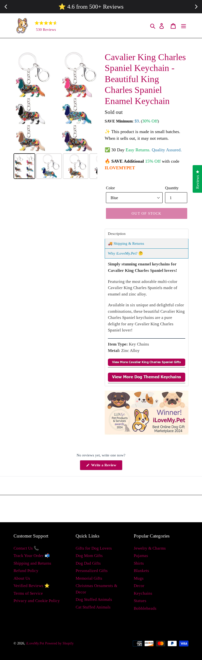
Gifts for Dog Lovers (94, 548)
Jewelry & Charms (150, 548)
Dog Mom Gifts (89, 555)
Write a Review (106, 466)
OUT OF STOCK (146, 213)
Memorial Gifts (89, 578)
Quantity (172, 188)
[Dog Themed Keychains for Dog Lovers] (146, 380)
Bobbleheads (145, 608)
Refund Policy (26, 570)
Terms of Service (28, 593)
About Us (22, 578)
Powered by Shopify (59, 643)
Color (110, 188)
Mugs (139, 578)
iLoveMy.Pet (35, 643)
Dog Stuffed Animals (94, 599)
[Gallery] (55, 116)
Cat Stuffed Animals (93, 607)
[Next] (90, 102)
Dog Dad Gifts (88, 563)
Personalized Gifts (92, 570)
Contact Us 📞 (26, 548)
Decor (139, 585)
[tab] (146, 234)
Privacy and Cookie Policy (37, 600)
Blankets (141, 570)
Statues (140, 600)
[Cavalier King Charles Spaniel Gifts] (146, 364)
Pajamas (141, 555)
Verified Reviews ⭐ (32, 585)
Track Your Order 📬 (32, 555)
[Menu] (183, 25)
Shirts (139, 563)
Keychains (143, 593)
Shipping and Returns (32, 563)
